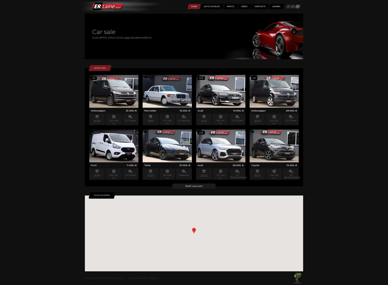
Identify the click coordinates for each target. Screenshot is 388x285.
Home (194, 6)
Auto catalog (212, 6)
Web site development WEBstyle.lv (143, 278)
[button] (194, 230)
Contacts (259, 6)
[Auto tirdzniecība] (101, 9)
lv (288, 6)
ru (293, 6)
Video (244, 6)
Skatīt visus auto (194, 186)
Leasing (276, 6)
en (297, 6)
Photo (230, 6)
